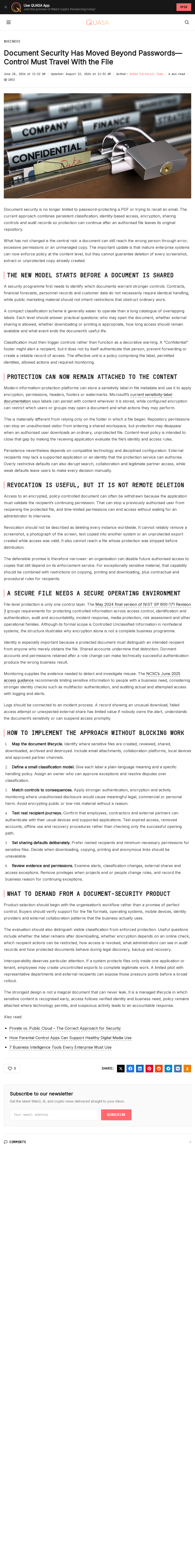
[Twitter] (121, 1068)
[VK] (178, 1068)
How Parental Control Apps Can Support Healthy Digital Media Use (70, 1037)
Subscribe (116, 1114)
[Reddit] (159, 1068)
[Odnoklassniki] (187, 1068)
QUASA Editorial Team (146, 74)
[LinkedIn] (140, 1068)
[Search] (187, 22)
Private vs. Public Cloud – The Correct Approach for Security (65, 1028)
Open (183, 7)
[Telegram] (168, 1068)
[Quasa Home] (97, 22)
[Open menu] (8, 22)
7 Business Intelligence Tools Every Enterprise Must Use (60, 1047)
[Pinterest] (149, 1068)
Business (12, 41)
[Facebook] (130, 1068)
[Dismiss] (6, 7)
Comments (18, 1142)
